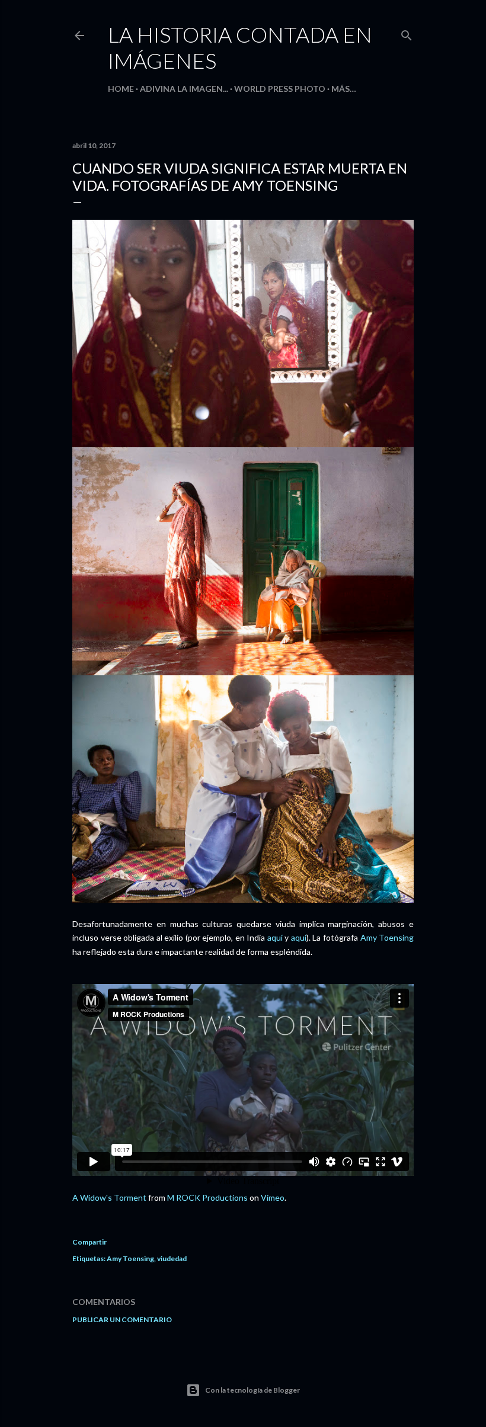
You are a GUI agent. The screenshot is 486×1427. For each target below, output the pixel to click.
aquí (275, 937)
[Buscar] (406, 32)
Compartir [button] (89, 1241)
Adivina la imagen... (184, 89)
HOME (121, 89)
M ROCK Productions (207, 1197)
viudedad (172, 1258)
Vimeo (272, 1197)
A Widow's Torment (109, 1197)
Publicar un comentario (122, 1319)
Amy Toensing (387, 937)
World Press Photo (279, 89)
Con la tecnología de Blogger (252, 1390)
